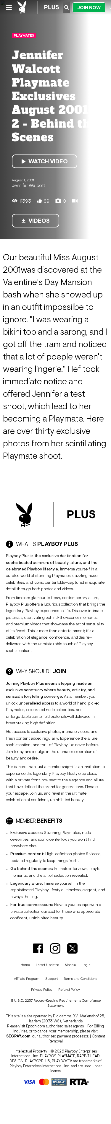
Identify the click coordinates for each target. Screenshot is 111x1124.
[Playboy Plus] (38, 7)
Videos (39, 221)
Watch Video (48, 161)
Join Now (89, 7)
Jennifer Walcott (28, 185)
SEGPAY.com (18, 1036)
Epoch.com (35, 1026)
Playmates (24, 35)
